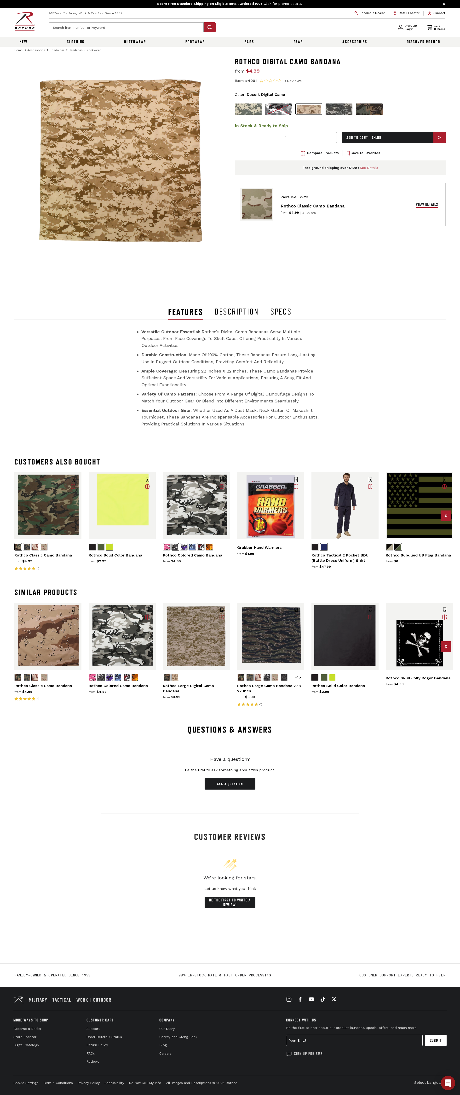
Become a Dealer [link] (27, 1029)
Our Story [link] (167, 1029)
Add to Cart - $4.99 (363, 137)
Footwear (195, 42)
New (24, 42)
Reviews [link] (92, 1061)
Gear (298, 42)
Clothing (76, 42)
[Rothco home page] (24, 21)
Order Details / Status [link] (104, 1037)
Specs (281, 311)
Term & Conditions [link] (58, 1083)
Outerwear (135, 42)
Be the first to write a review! (230, 902)
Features (185, 312)
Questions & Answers (230, 729)
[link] (369, 13)
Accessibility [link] (114, 1083)
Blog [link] (163, 1045)
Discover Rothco (423, 42)
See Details (369, 168)
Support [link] (93, 1029)
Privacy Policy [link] (89, 1083)
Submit (436, 1040)
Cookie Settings (25, 1083)
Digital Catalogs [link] (26, 1045)
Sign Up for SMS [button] (308, 1053)
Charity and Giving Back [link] (178, 1037)
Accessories (354, 42)
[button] (230, 4)
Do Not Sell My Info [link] (145, 1083)
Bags (249, 42)
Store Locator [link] (24, 1037)
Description (237, 311)
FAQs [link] (90, 1053)
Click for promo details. (283, 4)
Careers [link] (165, 1053)
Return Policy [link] (97, 1045)
